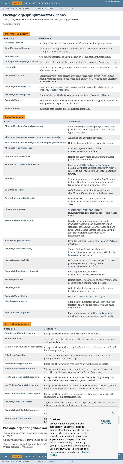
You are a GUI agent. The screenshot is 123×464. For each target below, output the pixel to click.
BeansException (13, 338)
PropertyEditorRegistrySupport (21, 271)
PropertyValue (12, 288)
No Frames (50, 8)
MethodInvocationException (20, 369)
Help (61, 3)
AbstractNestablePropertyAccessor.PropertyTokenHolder (36, 143)
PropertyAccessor (14, 75)
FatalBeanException (15, 355)
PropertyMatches (14, 279)
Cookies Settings (106, 422)
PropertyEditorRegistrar (18, 86)
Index (54, 3)
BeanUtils (10, 178)
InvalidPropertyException (18, 363)
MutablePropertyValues (17, 240)
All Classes (67, 8)
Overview (5, 3)
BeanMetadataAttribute (17, 156)
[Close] (113, 412)
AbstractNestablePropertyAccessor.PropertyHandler (33, 137)
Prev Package (7, 8)
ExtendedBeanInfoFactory (19, 220)
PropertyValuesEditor (16, 296)
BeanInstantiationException (20, 333)
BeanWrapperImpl (14, 190)
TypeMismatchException (18, 418)
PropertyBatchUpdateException (22, 410)
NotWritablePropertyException (21, 385)
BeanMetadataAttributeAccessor (22, 164)
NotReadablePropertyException (22, 377)
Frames (39, 8)
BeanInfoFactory (14, 43)
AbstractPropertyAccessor (19, 148)
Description (14, 24)
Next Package (23, 8)
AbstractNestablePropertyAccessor (24, 126)
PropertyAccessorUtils (17, 260)
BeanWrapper (12, 56)
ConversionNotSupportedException (24, 347)
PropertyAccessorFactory (18, 249)
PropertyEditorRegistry (17, 95)
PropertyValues (13, 100)
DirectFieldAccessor (15, 209)
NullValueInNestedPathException (22, 393)
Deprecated (44, 3)
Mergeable (10, 67)
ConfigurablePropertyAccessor (21, 62)
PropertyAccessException (18, 402)
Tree (34, 3)
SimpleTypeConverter (16, 301)
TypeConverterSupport (17, 312)
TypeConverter (12, 108)
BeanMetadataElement (17, 48)
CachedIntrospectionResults (20, 198)
